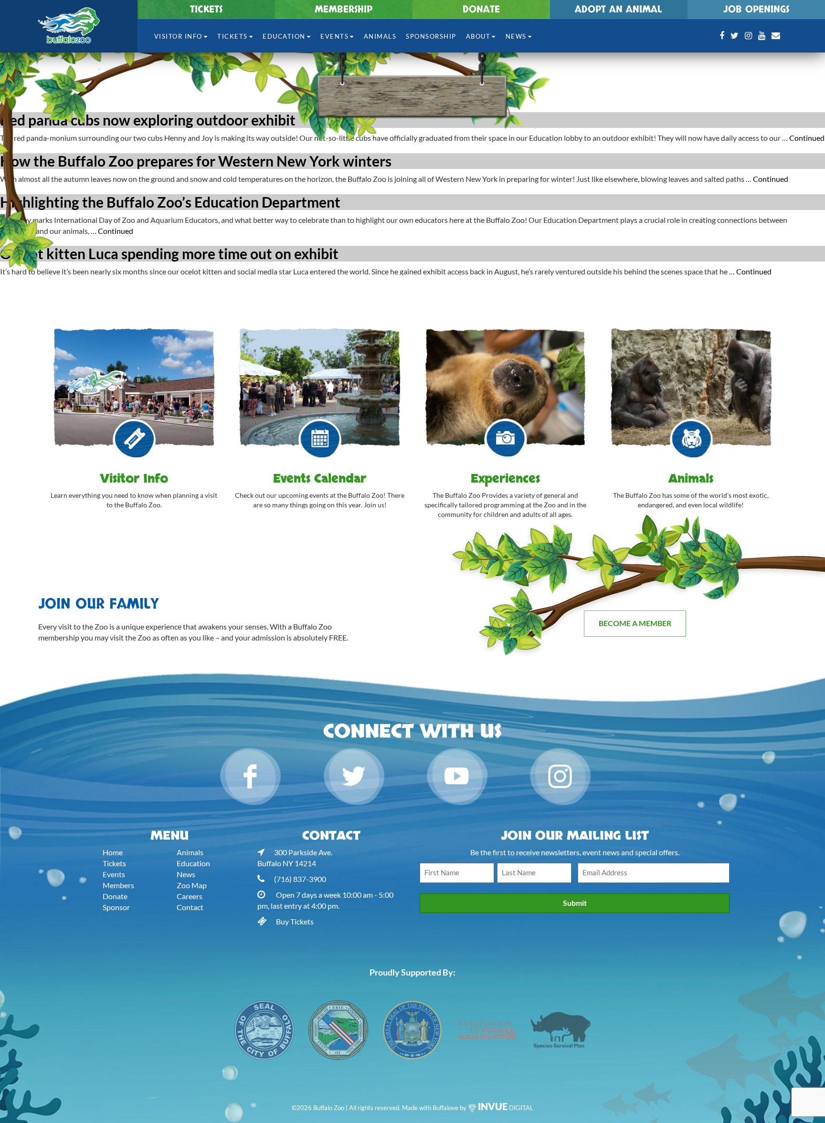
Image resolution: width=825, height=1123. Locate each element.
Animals (380, 36)
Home (113, 852)
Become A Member (635, 623)
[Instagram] (748, 35)
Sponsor (116, 907)
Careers (189, 896)
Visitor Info (178, 36)
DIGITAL (505, 1108)
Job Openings (756, 9)
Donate (481, 9)
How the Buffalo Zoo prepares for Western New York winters (195, 160)
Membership (343, 9)
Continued (807, 137)
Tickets (206, 9)
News (516, 36)
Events (334, 36)
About (478, 36)
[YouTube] (761, 35)
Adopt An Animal (618, 9)
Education (284, 36)
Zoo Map (192, 885)
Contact (190, 907)
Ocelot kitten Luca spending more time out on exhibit (169, 253)
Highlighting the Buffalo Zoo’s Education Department (170, 201)
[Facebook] (721, 35)
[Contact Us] (776, 35)
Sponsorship (431, 36)
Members (118, 885)
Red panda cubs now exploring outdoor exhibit (148, 119)
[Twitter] (734, 35)
